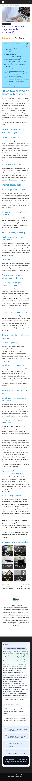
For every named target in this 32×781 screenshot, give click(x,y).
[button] (2, 2)
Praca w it (7, 774)
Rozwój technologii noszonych (15, 76)
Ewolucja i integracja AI (13, 51)
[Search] (30, 2)
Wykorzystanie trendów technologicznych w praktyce (18, 83)
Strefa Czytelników (15, 776)
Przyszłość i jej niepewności (14, 86)
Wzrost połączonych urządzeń (15, 56)
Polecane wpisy (23, 776)
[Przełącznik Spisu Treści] (27, 43)
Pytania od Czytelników (14, 5)
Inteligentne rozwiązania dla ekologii (16, 71)
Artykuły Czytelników (8, 34)
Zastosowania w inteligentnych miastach (17, 58)
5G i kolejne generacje (13, 74)
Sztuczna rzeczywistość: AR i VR (14, 78)
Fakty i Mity (7, 776)
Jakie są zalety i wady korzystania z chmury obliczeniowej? (7, 588)
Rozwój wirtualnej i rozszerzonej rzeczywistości (19, 79)
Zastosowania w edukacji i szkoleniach (17, 81)
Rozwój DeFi (11, 63)
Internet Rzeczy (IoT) (11, 54)
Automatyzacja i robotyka (14, 53)
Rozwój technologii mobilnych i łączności (16, 73)
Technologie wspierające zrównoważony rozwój (17, 68)
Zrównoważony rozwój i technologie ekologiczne (15, 65)
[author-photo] (16, 603)
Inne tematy (12, 774)
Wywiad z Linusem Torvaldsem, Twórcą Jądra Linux (23, 588)
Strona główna (5, 5)
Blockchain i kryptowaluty (13, 59)
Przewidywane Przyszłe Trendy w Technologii (16, 46)
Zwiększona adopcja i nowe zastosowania (17, 61)
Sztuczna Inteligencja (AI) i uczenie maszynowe (15, 48)
